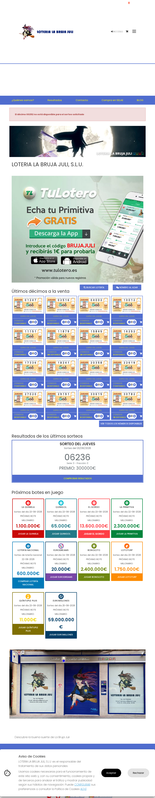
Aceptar (111, 773)
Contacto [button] (82, 100)
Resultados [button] (55, 100)
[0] (128, 31)
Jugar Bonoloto (94, 577)
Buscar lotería (95, 287)
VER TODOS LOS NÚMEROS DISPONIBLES (121, 423)
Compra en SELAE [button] (112, 100)
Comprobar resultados (78, 478)
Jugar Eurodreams (61, 577)
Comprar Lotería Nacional (28, 583)
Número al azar (128, 287)
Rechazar (138, 773)
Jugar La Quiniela (28, 533)
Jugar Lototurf (127, 577)
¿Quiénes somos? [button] (23, 100)
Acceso (118, 31)
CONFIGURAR (82, 784)
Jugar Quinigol (61, 533)
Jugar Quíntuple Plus (28, 629)
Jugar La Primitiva (127, 533)
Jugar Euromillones (61, 634)
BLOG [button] (140, 100)
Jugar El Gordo (94, 533)
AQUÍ (83, 789)
